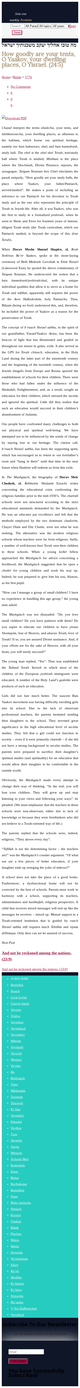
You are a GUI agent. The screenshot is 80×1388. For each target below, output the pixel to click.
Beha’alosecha (21, 1202)
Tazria (15, 1146)
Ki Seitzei (17, 1283)
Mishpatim (18, 1090)
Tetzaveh (17, 1103)
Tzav (14, 1134)
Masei (15, 1246)
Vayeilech (17, 1314)
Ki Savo (16, 1290)
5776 (28, 77)
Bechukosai (19, 1184)
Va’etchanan (19, 1258)
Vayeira (16, 1010)
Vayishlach (18, 1028)
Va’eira (15, 1066)
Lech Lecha (19, 997)
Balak (17, 77)
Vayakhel (17, 1115)
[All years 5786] (58, 26)
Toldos (15, 1016)
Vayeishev (18, 1034)
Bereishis (17, 985)
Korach (16, 1215)
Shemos (16, 1059)
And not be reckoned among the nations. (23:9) (35, 969)
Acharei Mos (19, 1159)
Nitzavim (17, 1296)
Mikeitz (16, 1041)
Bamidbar (17, 1190)
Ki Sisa (15, 1109)
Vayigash (17, 1047)
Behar (15, 1178)
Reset (72, 26)
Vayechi (16, 1053)
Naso (14, 1196)
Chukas (16, 1221)
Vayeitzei (17, 1022)
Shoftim (16, 1277)
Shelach (16, 1209)
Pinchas (16, 1234)
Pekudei (16, 1122)
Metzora (16, 1153)
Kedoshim (18, 1165)
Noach (15, 991)
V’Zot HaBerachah (24, 1308)
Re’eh (15, 1271)
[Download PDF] (14, 118)
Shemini (16, 1140)
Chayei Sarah (20, 1003)
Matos (15, 1240)
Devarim (17, 1252)
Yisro (14, 1084)
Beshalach (18, 1078)
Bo (13, 1072)
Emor (14, 1171)
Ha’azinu (17, 1302)
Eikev (15, 1265)
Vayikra (16, 1128)
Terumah (17, 1097)
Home (6, 77)
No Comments (21, 86)
